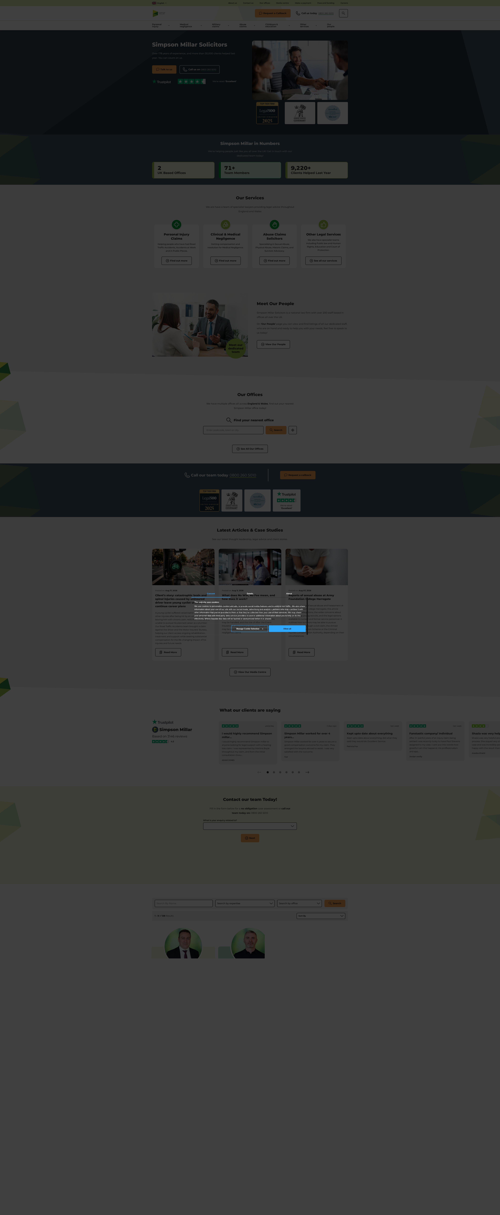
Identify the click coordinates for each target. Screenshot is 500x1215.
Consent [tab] (211, 593)
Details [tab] (250, 593)
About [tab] (289, 593)
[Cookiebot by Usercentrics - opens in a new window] (294, 585)
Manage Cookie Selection (248, 628)
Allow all (287, 628)
